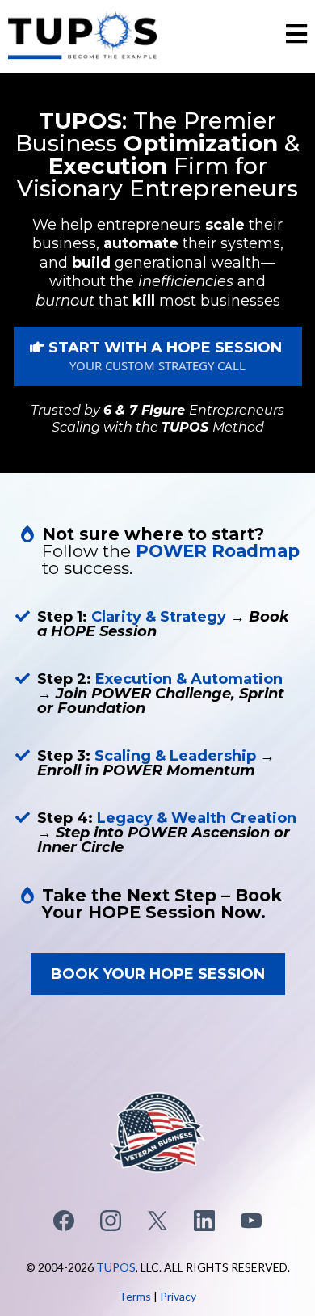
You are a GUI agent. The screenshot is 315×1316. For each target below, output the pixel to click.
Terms (135, 1296)
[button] (296, 37)
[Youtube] (251, 1220)
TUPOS (116, 1267)
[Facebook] (63, 1220)
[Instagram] (110, 1220)
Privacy (178, 1296)
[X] (157, 1220)
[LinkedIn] (204, 1220)
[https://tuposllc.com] (83, 34)
